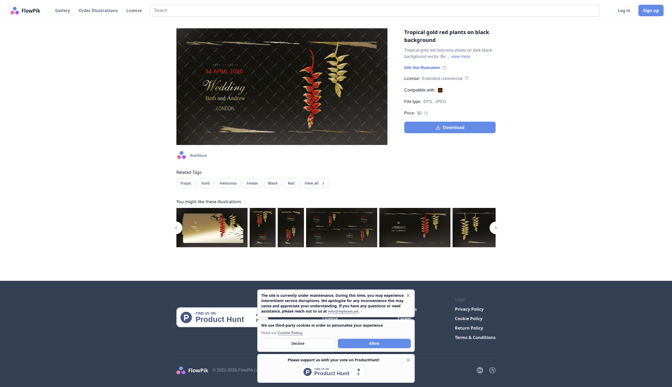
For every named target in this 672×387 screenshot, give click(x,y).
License (134, 10)
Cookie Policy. (290, 333)
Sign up (651, 10)
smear (252, 183)
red (291, 183)
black (273, 183)
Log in (624, 10)
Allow (374, 343)
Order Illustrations (98, 10)
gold (205, 183)
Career (404, 318)
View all (311, 183)
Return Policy (469, 328)
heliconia (228, 183)
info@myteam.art (343, 311)
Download (453, 127)
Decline (297, 343)
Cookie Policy (468, 318)
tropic (185, 183)
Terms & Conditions (475, 337)
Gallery (62, 10)
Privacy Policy (469, 309)
